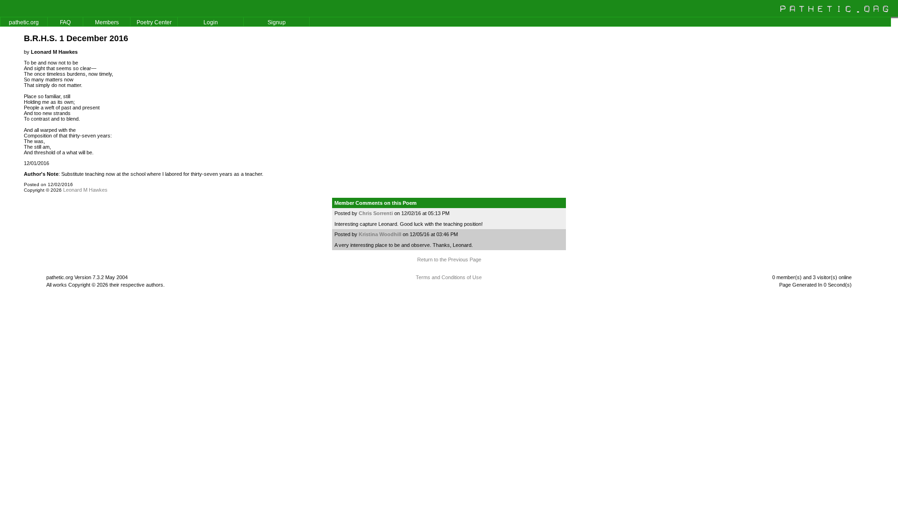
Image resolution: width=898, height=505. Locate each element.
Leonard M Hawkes (85, 190)
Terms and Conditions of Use (449, 277)
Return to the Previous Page (449, 259)
